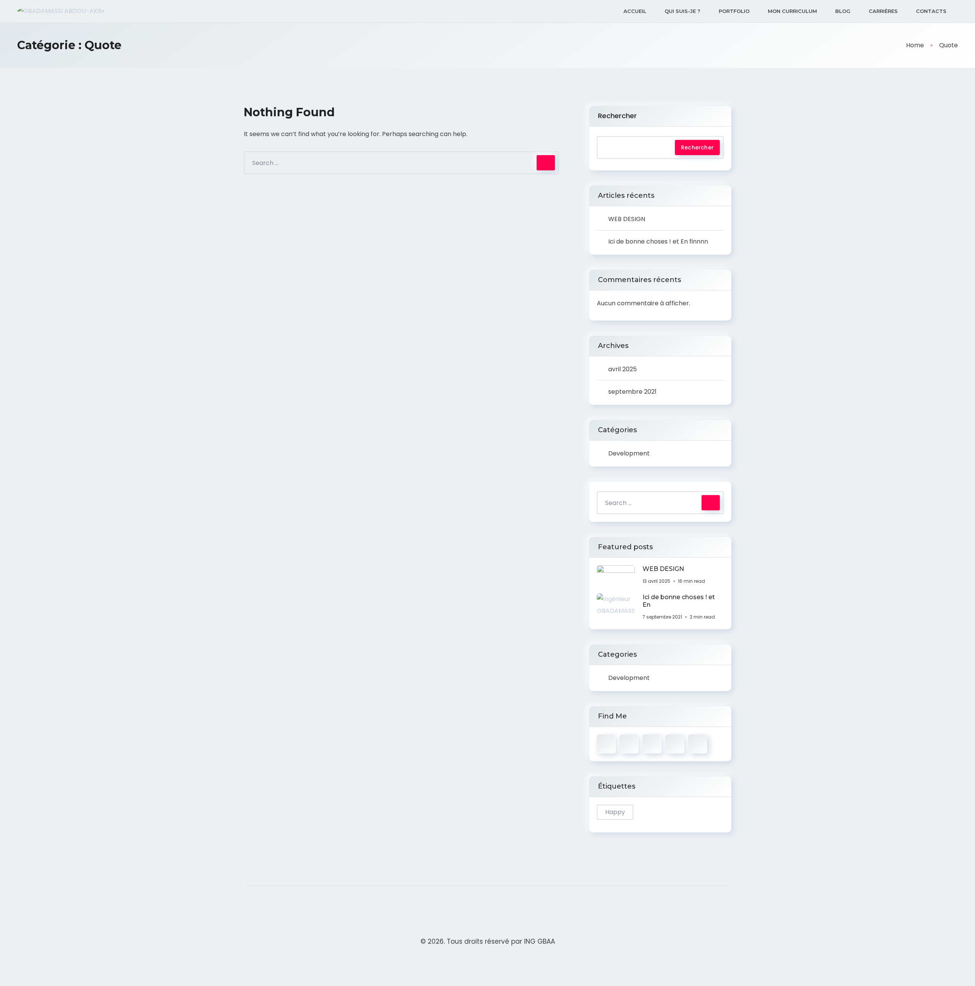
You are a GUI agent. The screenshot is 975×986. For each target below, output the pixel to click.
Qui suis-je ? (682, 11)
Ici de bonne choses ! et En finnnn (658, 241)
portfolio (734, 11)
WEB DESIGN (626, 219)
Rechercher (617, 115)
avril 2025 (622, 369)
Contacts (931, 11)
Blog (842, 11)
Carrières (883, 11)
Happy (615, 812)
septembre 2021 (632, 391)
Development (629, 453)
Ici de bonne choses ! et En (679, 600)
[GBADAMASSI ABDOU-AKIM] (60, 11)
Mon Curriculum (792, 11)
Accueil (634, 11)
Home (915, 45)
